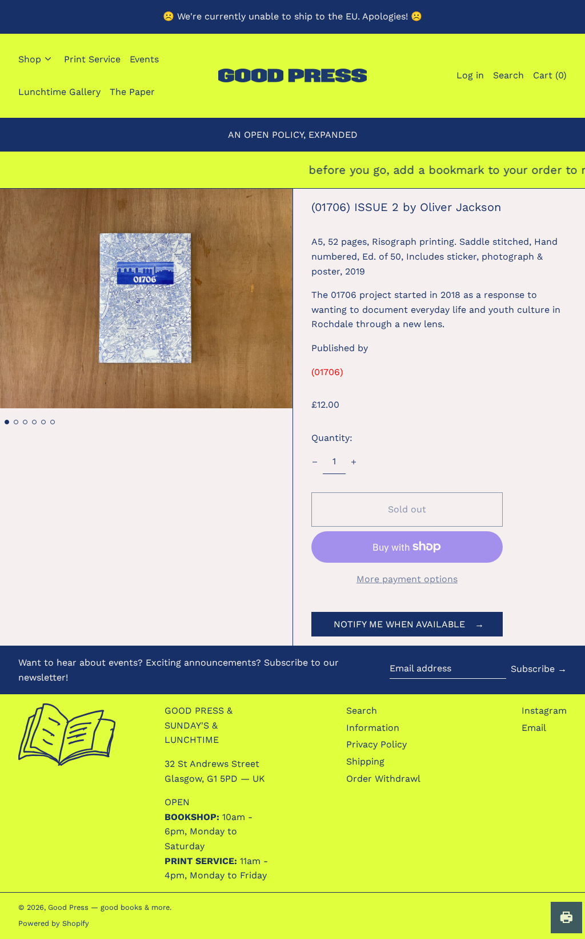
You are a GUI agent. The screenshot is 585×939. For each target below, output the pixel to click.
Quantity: (331, 437)
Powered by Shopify (53, 923)
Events (144, 59)
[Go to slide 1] (7, 422)
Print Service (92, 59)
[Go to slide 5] (43, 422)
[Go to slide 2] (16, 422)
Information (372, 727)
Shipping (365, 761)
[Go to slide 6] (52, 422)
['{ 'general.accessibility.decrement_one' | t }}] (315, 462)
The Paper (132, 91)
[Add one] (354, 462)
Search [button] (508, 75)
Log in (470, 75)
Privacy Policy (376, 744)
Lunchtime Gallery (59, 91)
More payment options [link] (407, 579)
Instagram (544, 710)
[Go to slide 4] (34, 422)
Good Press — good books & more (109, 907)
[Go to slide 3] (25, 422)
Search (361, 710)
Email (534, 727)
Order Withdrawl (383, 778)
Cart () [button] (550, 75)
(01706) (327, 372)
